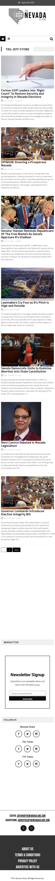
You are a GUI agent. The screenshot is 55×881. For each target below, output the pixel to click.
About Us (27, 849)
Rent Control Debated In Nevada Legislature (23, 444)
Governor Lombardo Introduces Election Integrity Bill (22, 512)
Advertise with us (27, 867)
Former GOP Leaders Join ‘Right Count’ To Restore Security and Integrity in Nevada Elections (23, 93)
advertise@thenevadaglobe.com (34, 820)
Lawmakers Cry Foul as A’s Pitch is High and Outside (25, 304)
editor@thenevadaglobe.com (31, 816)
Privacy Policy (27, 861)
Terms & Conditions (27, 855)
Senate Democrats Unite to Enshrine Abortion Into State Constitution (26, 370)
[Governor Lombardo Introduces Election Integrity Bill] (27, 492)
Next (16, 550)
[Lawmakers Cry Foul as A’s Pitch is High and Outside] (27, 284)
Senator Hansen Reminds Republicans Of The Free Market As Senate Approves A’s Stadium (27, 233)
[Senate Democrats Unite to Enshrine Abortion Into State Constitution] (27, 349)
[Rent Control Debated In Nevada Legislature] (27, 421)
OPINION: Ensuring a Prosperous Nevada (23, 164)
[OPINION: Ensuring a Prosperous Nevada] (27, 143)
